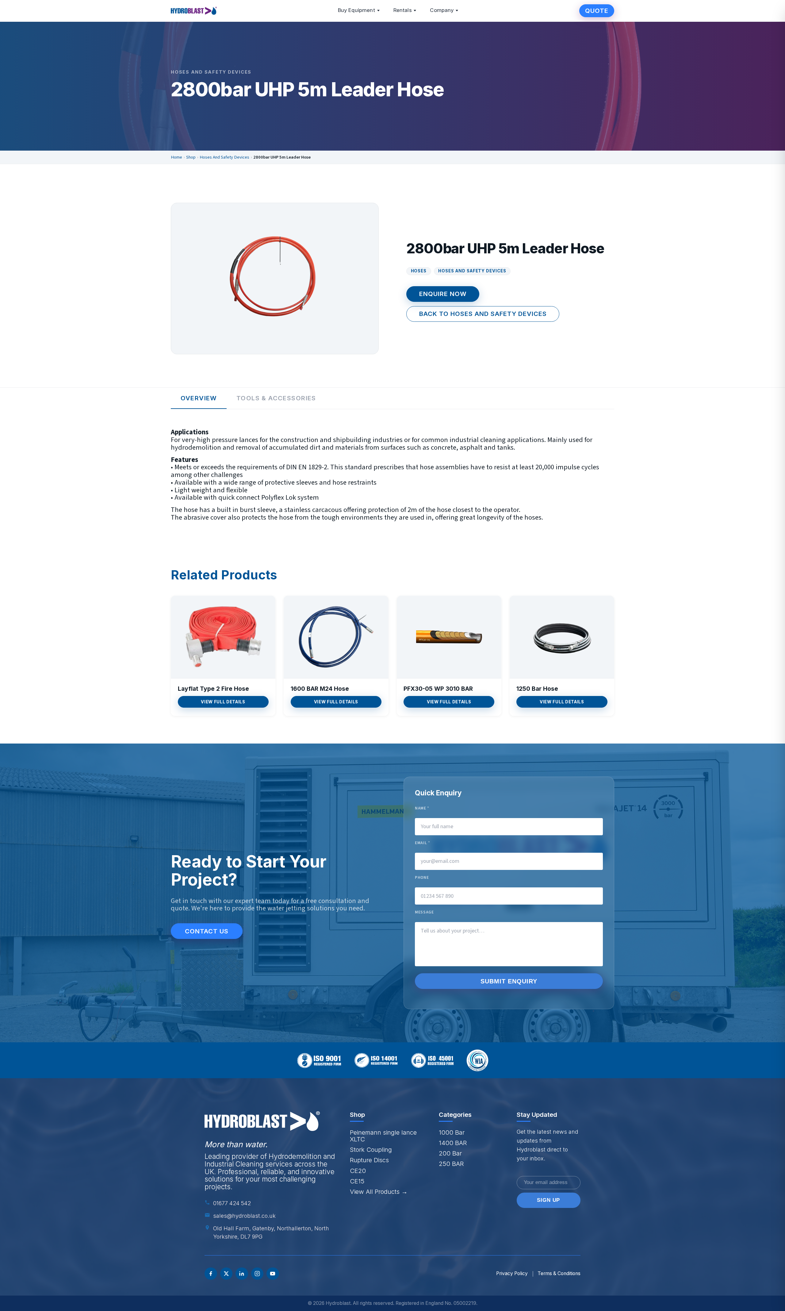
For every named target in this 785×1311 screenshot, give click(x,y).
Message (424, 912)
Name (422, 808)
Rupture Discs (369, 1160)
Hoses (419, 270)
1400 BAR (453, 1143)
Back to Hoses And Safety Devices (483, 313)
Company (442, 10)
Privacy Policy (512, 1273)
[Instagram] (257, 1273)
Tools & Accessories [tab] (276, 398)
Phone (422, 877)
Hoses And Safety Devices (224, 157)
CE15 (357, 1181)
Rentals (402, 10)
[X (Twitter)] (226, 1273)
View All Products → (379, 1191)
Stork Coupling (371, 1149)
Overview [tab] (199, 398)
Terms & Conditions (559, 1273)
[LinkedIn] (242, 1273)
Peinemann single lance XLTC (383, 1135)
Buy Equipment (356, 10)
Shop (191, 157)
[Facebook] (211, 1273)
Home (176, 157)
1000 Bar (452, 1132)
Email (422, 843)
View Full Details (223, 701)
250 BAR (451, 1163)
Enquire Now (443, 294)
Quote (596, 10)
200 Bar (450, 1153)
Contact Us (206, 931)
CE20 (358, 1171)
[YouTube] (272, 1273)
